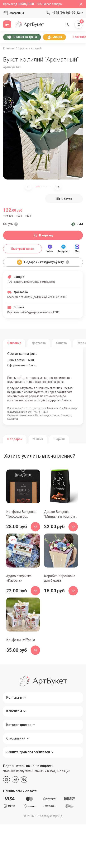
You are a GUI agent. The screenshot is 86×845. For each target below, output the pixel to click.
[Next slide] (57, 187)
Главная (9, 48)
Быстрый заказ (22, 248)
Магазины (17, 13)
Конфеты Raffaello (20, 640)
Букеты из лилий (29, 48)
